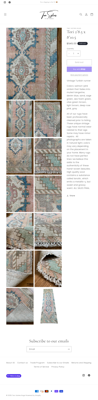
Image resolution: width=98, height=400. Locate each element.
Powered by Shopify (33, 395)
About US (10, 363)
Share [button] (72, 195)
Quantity (70, 49)
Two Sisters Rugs (18, 395)
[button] (5, 14)
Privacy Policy (57, 367)
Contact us (22, 363)
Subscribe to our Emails (58, 363)
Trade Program (37, 363)
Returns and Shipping (81, 363)
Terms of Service (41, 367)
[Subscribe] (68, 349)
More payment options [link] (79, 75)
